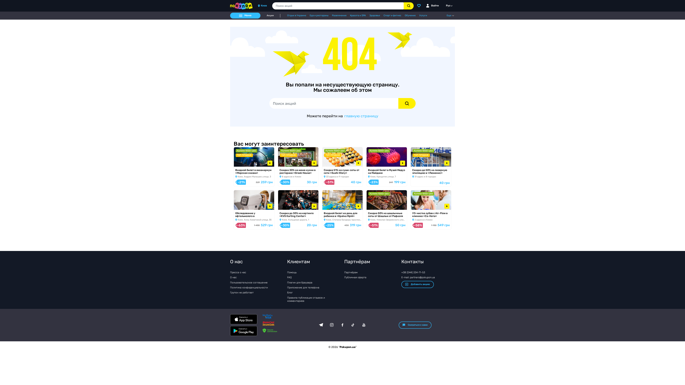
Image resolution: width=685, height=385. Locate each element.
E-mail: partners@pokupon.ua (418, 277)
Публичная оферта (355, 277)
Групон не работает (242, 292)
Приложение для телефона (303, 287)
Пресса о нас (238, 272)
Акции (270, 15)
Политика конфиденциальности (249, 287)
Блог (290, 292)
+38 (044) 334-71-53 (413, 272)
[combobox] (338, 5)
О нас (233, 277)
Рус (448, 5)
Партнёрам (350, 272)
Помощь (292, 272)
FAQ (289, 277)
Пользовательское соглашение (249, 282)
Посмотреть (244, 162)
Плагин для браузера (299, 282)
